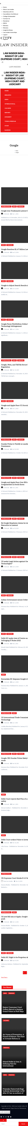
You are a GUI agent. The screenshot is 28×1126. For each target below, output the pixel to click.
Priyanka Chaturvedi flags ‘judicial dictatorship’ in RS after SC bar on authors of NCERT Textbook (13, 1092)
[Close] (0, 4)
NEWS (6, 99)
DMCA (5, 23)
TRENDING (21, 206)
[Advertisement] (14, 171)
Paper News (14, 1108)
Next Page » (4, 977)
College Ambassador (9, 16)
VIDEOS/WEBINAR (10, 121)
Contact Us (6, 18)
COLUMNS (8, 108)
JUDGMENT (8, 117)
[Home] (2, 62)
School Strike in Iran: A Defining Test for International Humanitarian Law (12, 1064)
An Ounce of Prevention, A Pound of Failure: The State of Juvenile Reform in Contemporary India (14, 1037)
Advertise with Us (8, 12)
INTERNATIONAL (10, 104)
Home (5, 7)
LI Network (6, 214)
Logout (5, 34)
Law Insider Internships (10, 32)
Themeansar (22, 1108)
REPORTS (7, 112)
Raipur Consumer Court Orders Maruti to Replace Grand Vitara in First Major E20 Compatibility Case (13, 1010)
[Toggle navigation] (2, 75)
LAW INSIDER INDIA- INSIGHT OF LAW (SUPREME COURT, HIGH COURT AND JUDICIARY (14, 57)
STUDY (7, 126)
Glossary (5, 25)
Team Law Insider (8, 881)
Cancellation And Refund (10, 14)
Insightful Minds (8, 30)
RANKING (8, 130)
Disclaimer (6, 21)
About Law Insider (8, 9)
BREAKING (8, 95)
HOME (6, 91)
